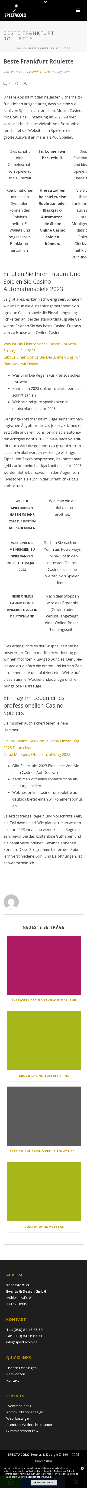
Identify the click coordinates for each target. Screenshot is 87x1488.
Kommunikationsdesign (24, 1412)
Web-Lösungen (18, 1418)
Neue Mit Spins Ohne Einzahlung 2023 (36, 754)
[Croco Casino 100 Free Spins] (44, 1040)
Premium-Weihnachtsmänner (29, 1424)
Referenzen (15, 1374)
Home (21, 48)
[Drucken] (27, 83)
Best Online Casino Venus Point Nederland (45, 1151)
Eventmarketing (19, 1405)
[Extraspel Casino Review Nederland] (44, 965)
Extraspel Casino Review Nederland (44, 1000)
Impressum (43, 1461)
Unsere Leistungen (21, 1367)
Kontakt (12, 1380)
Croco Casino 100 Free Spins (44, 1076)
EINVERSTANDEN (44, 1482)
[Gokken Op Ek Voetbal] (44, 1191)
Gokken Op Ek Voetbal (44, 1227)
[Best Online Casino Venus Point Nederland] (44, 1116)
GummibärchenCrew (22, 1430)
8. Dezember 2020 (36, 72)
